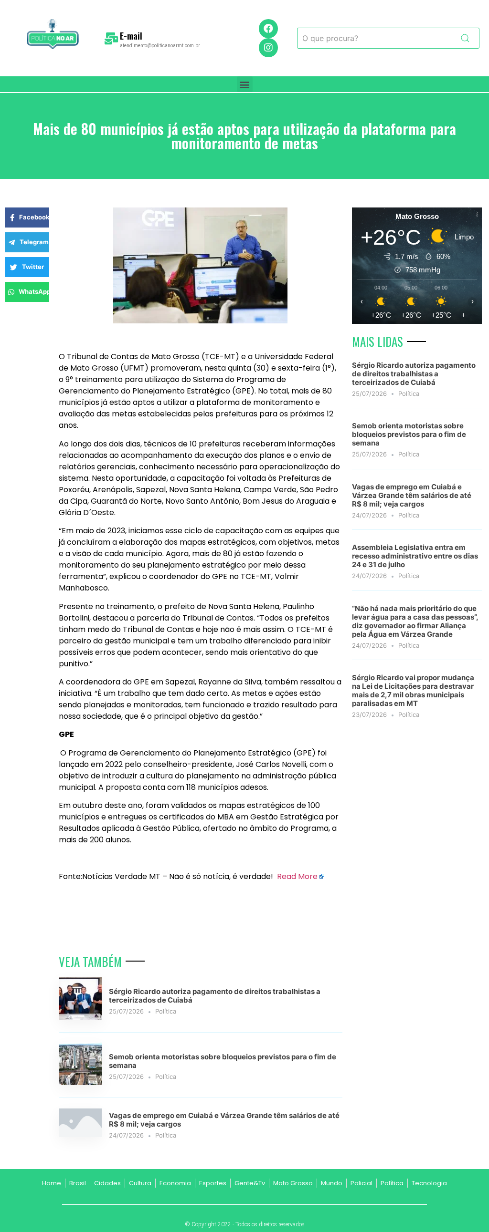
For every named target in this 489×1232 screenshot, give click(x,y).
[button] (245, 84)
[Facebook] (268, 28)
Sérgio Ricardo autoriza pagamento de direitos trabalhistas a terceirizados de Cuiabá (214, 995)
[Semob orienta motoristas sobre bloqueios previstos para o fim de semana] (80, 1082)
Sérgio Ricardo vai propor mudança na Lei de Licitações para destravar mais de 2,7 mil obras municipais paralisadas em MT (413, 690)
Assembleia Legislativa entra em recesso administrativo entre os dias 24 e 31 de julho (415, 556)
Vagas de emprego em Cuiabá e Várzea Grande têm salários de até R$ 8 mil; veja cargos (224, 1119)
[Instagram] (268, 47)
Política (165, 1011)
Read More (297, 876)
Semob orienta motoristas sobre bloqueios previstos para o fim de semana (222, 1061)
